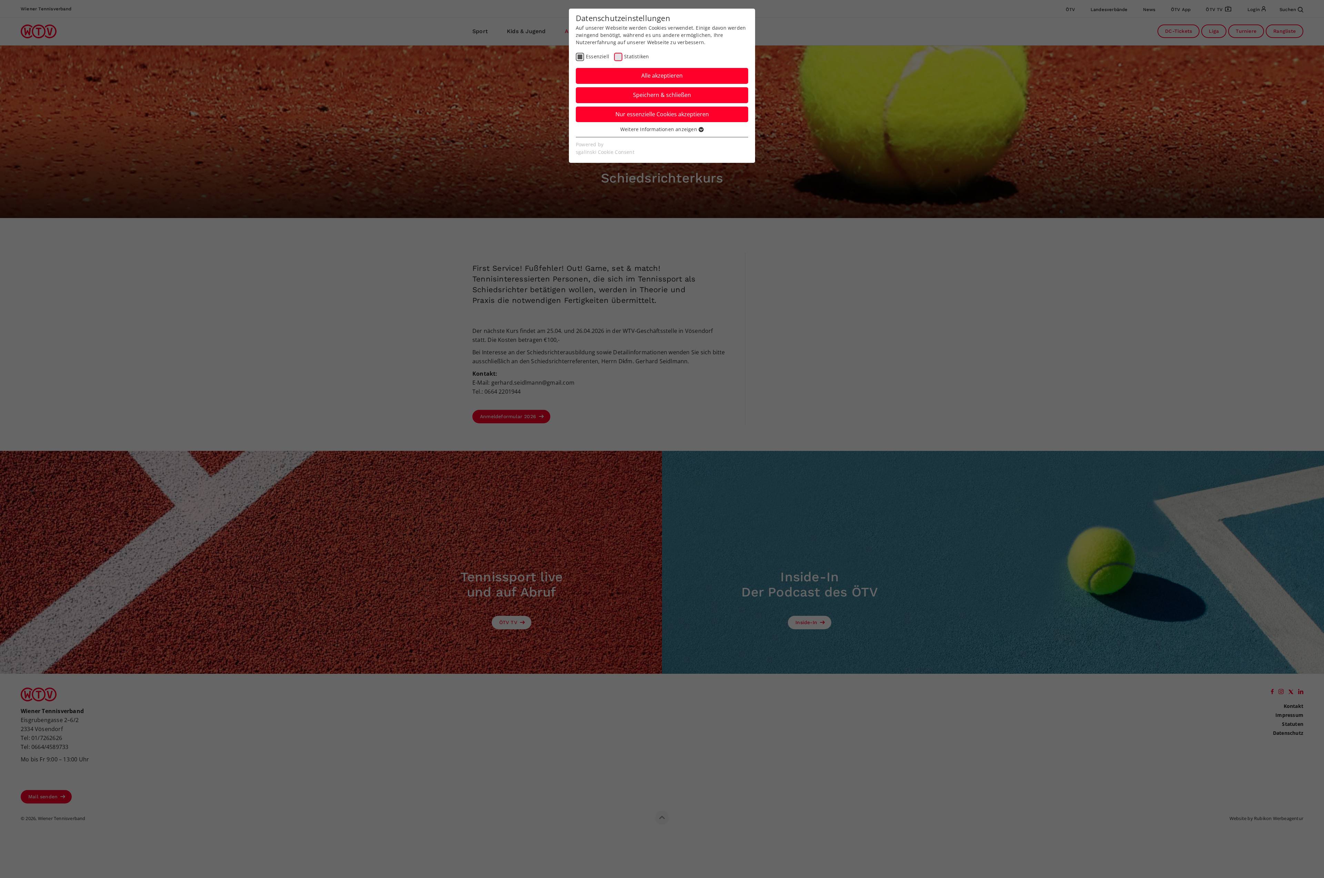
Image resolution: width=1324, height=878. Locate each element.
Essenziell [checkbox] (597, 56)
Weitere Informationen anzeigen (659, 129)
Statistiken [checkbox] (636, 56)
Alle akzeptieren (662, 75)
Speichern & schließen (662, 95)
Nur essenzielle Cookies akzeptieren (662, 114)
